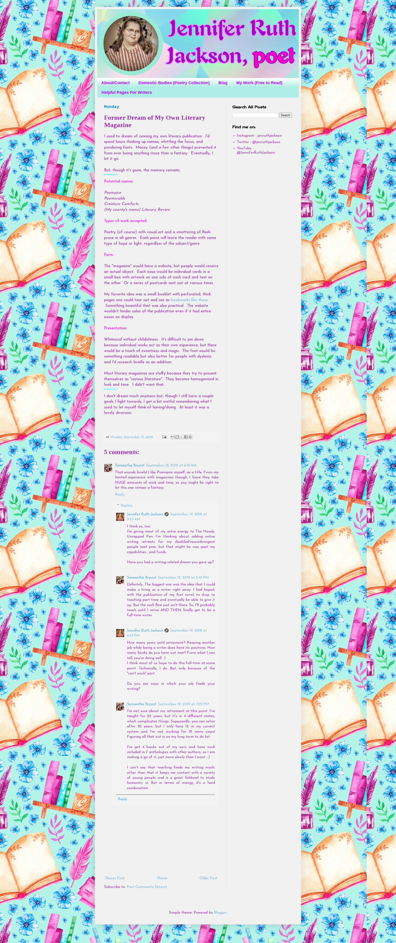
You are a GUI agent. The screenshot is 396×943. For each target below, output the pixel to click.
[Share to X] (181, 437)
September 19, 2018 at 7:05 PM (183, 704)
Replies (127, 505)
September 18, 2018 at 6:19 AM (171, 465)
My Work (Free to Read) (259, 82)
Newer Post (115, 878)
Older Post (208, 878)
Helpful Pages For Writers (127, 92)
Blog (223, 82)
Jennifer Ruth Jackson (145, 514)
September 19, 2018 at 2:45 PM (183, 578)
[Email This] (172, 437)
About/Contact (115, 82)
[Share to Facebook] (186, 437)
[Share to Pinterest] (190, 437)
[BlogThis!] (177, 437)
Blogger (220, 913)
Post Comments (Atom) (147, 887)
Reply (119, 494)
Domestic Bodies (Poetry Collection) (174, 82)
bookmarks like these (189, 300)
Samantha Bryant (130, 465)
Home (162, 878)
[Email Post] (164, 437)
